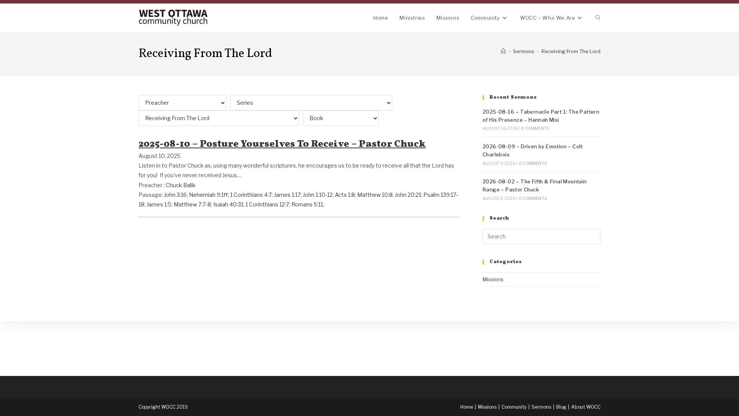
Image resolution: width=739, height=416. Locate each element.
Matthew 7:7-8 (192, 204)
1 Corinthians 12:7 (267, 204)
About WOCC (585, 407)
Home (466, 407)
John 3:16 (175, 194)
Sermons (541, 407)
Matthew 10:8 (375, 194)
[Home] (503, 51)
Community (514, 407)
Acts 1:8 (345, 194)
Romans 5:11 (307, 204)
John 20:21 (408, 194)
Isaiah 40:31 (228, 204)
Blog (561, 407)
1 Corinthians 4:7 (251, 194)
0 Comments (535, 128)
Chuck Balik (181, 185)
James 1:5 (159, 204)
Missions (493, 279)
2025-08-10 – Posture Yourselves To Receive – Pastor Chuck (282, 144)
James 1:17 (287, 194)
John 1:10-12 (318, 194)
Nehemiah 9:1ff (208, 194)
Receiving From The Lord (571, 51)
